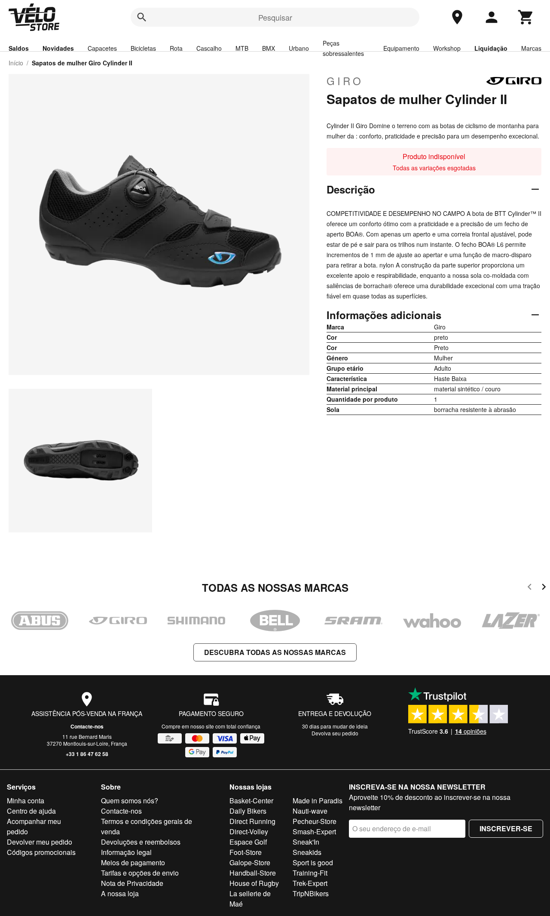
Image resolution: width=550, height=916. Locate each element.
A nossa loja (120, 893)
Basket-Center (251, 800)
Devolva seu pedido (335, 733)
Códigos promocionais (41, 852)
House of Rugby (254, 883)
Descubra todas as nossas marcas (275, 652)
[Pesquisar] (142, 17)
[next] (544, 588)
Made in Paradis (317, 800)
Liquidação (490, 48)
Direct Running (252, 821)
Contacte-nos (87, 726)
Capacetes (102, 48)
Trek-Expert (310, 883)
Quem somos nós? (129, 800)
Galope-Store (249, 862)
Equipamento (401, 48)
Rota (176, 48)
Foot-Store (245, 852)
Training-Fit (310, 873)
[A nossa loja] (457, 17)
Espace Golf (248, 842)
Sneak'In (306, 842)
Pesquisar (275, 17)
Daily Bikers (247, 811)
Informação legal (126, 852)
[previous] (529, 588)
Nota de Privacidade (132, 883)
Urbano (299, 48)
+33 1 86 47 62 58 (87, 754)
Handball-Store (252, 873)
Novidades (58, 48)
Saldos (19, 48)
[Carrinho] (526, 17)
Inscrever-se (506, 828)
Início (16, 62)
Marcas (531, 48)
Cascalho (209, 48)
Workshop (447, 48)
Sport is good (313, 862)
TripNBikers (311, 893)
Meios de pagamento (133, 862)
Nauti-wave (310, 811)
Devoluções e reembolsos (140, 842)
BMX (268, 48)
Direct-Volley (248, 831)
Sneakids (307, 852)
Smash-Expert (314, 831)
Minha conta (25, 800)
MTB (241, 48)
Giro (345, 81)
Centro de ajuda (31, 811)
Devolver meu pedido (39, 842)
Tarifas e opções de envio (140, 873)
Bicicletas (143, 48)
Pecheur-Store (314, 821)
